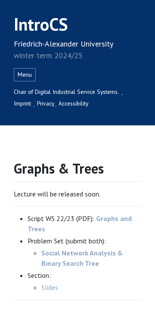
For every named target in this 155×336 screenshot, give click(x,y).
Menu (25, 74)
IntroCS (41, 24)
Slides (49, 287)
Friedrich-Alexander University (63, 44)
